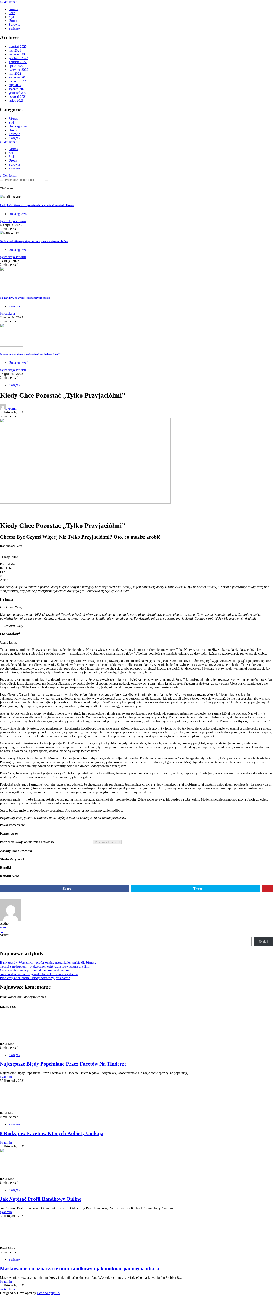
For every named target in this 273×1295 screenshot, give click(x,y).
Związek (14, 28)
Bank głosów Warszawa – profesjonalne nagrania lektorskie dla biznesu (37, 205)
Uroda (13, 20)
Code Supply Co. (48, 1293)
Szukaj (4, 935)
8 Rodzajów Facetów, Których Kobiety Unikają (51, 1133)
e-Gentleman (8, 2)
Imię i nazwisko (43, 842)
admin (4, 927)
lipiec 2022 (16, 66)
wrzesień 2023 (18, 54)
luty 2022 (15, 85)
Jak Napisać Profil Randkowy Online (40, 1199)
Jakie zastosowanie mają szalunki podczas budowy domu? (30, 354)
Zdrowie (14, 24)
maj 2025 (15, 50)
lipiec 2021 (16, 100)
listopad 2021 (18, 96)
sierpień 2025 (18, 46)
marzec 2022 (17, 81)
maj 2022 (15, 73)
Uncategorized (18, 126)
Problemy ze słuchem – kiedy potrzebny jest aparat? (35, 978)
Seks (12, 13)
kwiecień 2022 (18, 77)
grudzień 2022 (18, 58)
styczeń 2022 (17, 89)
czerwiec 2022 (18, 69)
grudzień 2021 (18, 93)
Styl (11, 17)
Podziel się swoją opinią (16, 842)
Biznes (13, 9)
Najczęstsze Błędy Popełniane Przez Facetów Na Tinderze (63, 1064)
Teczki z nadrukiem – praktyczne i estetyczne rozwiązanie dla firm (34, 241)
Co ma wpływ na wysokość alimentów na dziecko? (26, 297)
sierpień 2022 (18, 62)
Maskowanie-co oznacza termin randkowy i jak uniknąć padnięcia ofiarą (79, 1268)
